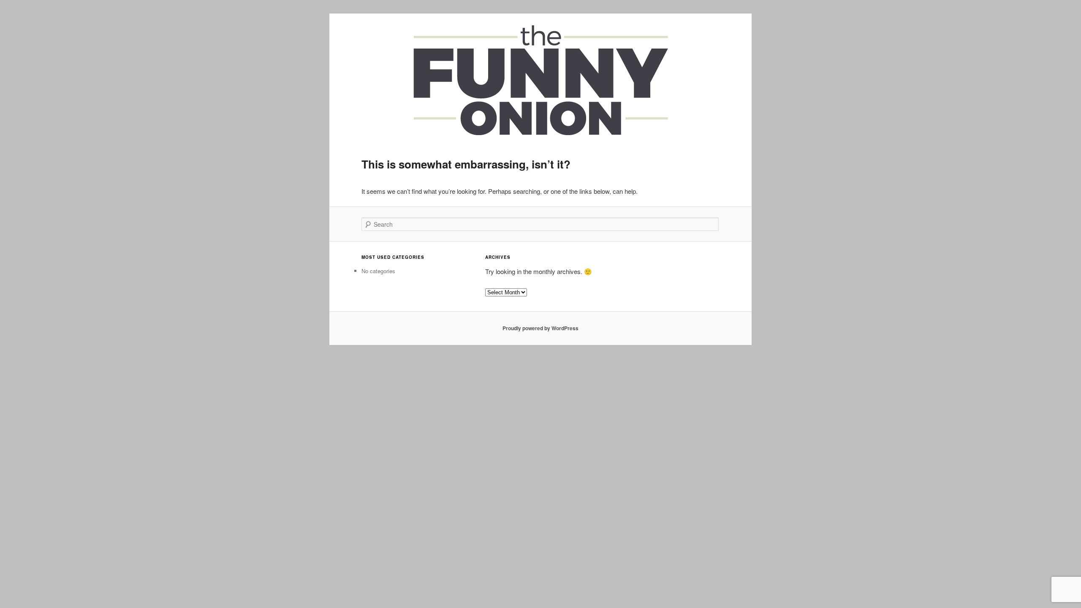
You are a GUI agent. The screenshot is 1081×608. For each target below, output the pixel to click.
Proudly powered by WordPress (540, 328)
